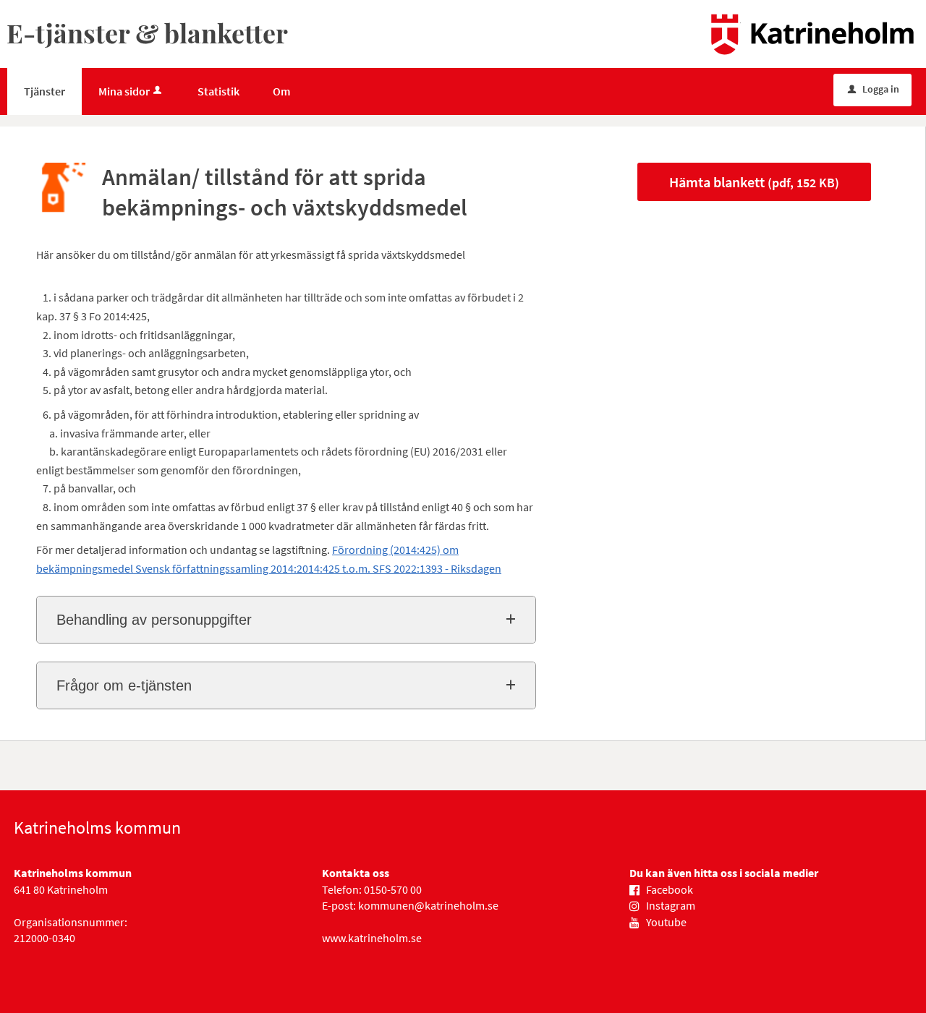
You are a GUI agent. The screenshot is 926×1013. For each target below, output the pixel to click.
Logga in (873, 88)
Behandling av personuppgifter (154, 620)
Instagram (670, 905)
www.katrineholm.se (372, 938)
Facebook (669, 889)
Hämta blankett (754, 182)
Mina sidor (124, 91)
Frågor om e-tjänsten (124, 685)
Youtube (666, 922)
